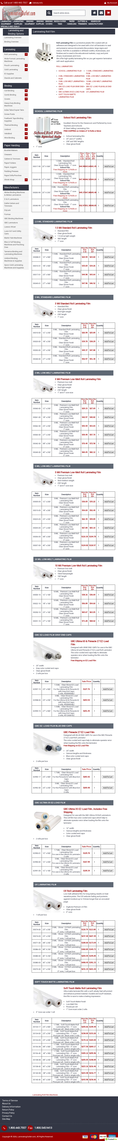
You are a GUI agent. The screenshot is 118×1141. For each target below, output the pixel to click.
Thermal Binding (15, 125)
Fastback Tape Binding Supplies (13, 119)
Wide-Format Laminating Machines (14, 60)
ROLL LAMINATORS (64, 66)
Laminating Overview (12, 37)
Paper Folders (10, 163)
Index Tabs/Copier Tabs (14, 110)
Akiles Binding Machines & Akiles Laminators (14, 193)
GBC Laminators (11, 223)
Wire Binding (15, 137)
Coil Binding (15, 90)
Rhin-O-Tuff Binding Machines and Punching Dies (14, 244)
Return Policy (8, 1110)
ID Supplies (9, 74)
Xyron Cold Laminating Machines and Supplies (14, 266)
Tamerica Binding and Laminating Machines (13, 252)
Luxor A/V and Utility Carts (12, 232)
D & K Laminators (11, 199)
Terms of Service (10, 1100)
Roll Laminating (15, 54)
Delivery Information (11, 1107)
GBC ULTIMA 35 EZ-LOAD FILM (71, 92)
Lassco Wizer (10, 227)
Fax (30, 1128)
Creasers (8, 154)
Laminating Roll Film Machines (45, 1095)
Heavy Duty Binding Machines (12, 104)
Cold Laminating (15, 69)
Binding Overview (11, 42)
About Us (6, 1103)
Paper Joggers (10, 167)
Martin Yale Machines (13, 238)
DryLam (7, 210)
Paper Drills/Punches (12, 175)
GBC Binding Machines (13, 218)
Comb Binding (15, 94)
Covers (15, 98)
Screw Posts (9, 114)
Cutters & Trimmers (15, 158)
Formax (7, 214)
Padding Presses (11, 171)
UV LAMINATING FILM (95, 92)
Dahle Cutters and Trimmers (11, 204)
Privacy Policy (8, 1113)
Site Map (6, 1119)
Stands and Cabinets (13, 78)
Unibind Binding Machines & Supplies (13, 259)
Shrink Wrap (15, 179)
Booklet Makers (10, 150)
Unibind (15, 129)
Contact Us (7, 1116)
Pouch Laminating (15, 65)
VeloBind (15, 133)
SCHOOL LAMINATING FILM (70, 71)
